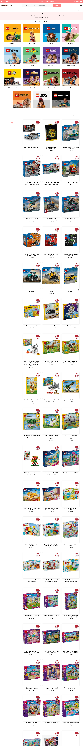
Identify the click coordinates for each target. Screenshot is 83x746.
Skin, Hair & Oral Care (37, 10)
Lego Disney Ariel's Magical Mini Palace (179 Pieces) (51, 473)
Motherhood (64, 10)
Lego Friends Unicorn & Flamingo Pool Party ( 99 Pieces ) (71, 723)
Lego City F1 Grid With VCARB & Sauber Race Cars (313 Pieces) (51, 183)
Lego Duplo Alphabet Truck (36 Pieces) (31, 544)
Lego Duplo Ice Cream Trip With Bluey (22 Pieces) (31, 580)
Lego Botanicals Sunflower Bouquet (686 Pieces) (51, 148)
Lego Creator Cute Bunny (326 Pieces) (31, 400)
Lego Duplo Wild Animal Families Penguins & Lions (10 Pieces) (71, 580)
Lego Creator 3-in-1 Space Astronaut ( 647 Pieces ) (70, 326)
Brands (5, 10)
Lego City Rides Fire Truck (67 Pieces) (51, 255)
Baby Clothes (47, 10)
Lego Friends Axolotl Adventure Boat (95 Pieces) (51, 616)
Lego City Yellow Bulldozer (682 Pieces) (51, 290)
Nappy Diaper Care (14, 10)
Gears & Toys (56, 10)
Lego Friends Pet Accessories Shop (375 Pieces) (51, 723)
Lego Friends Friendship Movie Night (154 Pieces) (51, 652)
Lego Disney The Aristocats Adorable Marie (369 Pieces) (51, 509)
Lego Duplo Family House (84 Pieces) (71, 544)
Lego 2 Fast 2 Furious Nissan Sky (32, 147)
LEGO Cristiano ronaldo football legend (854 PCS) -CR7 (32, 473)
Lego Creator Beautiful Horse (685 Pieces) (51, 362)
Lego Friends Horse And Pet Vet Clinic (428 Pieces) (70, 687)
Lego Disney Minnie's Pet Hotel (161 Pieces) (70, 473)
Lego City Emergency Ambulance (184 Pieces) (71, 148)
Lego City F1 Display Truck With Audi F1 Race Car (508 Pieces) (31, 183)
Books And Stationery (74, 10)
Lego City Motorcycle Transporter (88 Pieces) (51, 219)
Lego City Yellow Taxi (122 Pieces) (71, 290)
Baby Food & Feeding (25, 10)
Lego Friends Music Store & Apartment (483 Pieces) (31, 723)
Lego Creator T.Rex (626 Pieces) (70, 400)
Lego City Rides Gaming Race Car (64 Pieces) (71, 255)
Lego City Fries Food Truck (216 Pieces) (70, 183)
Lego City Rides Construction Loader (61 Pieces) (32, 255)
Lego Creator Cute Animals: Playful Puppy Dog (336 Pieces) (70, 362)
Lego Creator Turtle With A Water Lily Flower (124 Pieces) (32, 436)
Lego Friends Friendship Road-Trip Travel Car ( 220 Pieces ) (70, 652)
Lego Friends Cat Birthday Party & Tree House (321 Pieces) (70, 616)
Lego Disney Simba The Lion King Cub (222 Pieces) (32, 509)
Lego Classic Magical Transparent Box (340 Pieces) (32, 326)
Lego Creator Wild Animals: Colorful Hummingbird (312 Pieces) (51, 437)
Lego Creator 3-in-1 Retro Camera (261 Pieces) (51, 326)
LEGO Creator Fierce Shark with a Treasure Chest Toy (51, 400)
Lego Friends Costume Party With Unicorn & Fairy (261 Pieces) (32, 652)
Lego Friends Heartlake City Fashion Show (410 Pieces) (51, 687)
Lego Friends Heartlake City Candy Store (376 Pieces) (31, 687)
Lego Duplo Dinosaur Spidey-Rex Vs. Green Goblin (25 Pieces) (51, 544)
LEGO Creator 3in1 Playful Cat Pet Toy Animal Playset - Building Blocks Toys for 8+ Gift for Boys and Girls (32, 363)
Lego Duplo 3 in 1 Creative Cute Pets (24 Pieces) (70, 509)
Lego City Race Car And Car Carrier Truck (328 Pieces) (70, 219)
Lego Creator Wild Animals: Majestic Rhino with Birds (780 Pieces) (70, 437)
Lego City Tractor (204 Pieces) (31, 290)
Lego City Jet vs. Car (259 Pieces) (31, 219)
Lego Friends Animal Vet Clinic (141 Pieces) (31, 616)
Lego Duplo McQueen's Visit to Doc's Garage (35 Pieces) (51, 580)
